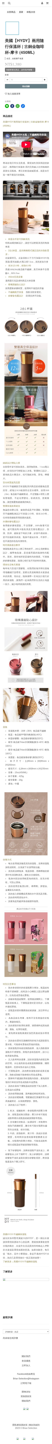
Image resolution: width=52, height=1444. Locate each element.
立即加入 (26, 1365)
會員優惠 (26, 1360)
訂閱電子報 (26, 1383)
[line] (7, 106)
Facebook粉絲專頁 (26, 1373)
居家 (21, 11)
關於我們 (26, 1356)
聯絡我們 (26, 1400)
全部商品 (11, 11)
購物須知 (26, 1391)
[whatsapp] (18, 106)
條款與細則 (34, 1424)
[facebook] (12, 106)
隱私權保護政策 (20, 1424)
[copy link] (23, 106)
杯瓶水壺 (31, 11)
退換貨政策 (26, 1396)
